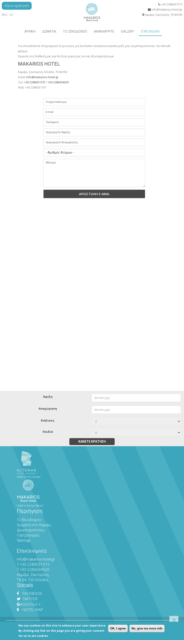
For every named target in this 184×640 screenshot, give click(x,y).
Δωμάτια (49, 31)
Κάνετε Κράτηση (92, 441)
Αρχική (29, 31)
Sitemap (24, 540)
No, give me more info (146, 628)
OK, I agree (118, 628)
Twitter (29, 598)
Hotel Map (32, 609)
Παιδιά (48, 432)
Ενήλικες (48, 420)
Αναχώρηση (48, 408)
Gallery (127, 31)
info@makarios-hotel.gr (166, 9)
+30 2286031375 (171, 4)
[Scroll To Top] (173, 620)
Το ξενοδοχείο (75, 31)
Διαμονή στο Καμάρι (34, 524)
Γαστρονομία (28, 535)
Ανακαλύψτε (104, 31)
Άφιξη (48, 397)
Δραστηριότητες (31, 529)
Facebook (31, 593)
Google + (31, 604)
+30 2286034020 (58, 82)
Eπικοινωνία (150, 31)
